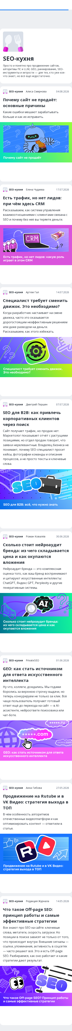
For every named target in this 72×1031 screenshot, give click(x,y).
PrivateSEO (32, 660)
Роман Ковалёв (35, 536)
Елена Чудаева (35, 189)
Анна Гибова (34, 788)
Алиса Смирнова (36, 91)
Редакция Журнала (37, 901)
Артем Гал (32, 292)
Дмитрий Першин (36, 404)
